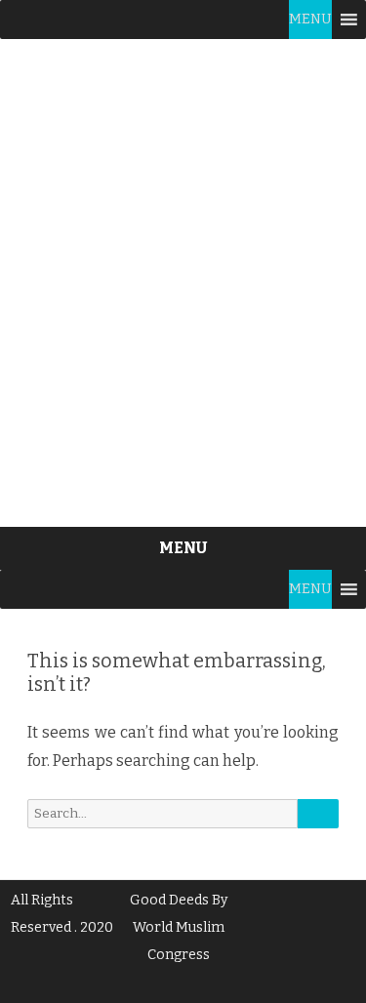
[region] (183, 283)
